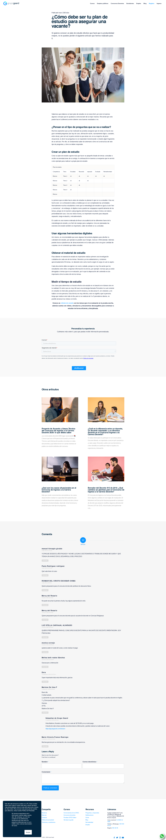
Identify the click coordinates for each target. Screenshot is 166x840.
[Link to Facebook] (114, 837)
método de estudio (67, 303)
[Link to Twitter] (117, 837)
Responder (45, 560)
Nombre (45, 762)
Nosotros (44, 813)
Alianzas (44, 815)
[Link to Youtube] (122, 837)
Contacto (44, 817)
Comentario (46, 772)
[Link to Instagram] (120, 837)
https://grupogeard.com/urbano (55, 728)
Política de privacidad (48, 820)
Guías (87, 817)
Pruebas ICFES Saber (70, 817)
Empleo (87, 824)
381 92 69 (115, 828)
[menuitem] (92, 3)
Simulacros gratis (68, 820)
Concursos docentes (69, 815)
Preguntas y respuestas (92, 813)
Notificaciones (89, 815)
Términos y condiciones (48, 822)
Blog (86, 820)
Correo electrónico (90, 762)
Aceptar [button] (28, 832)
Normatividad (89, 822)
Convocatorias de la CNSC (71, 813)
